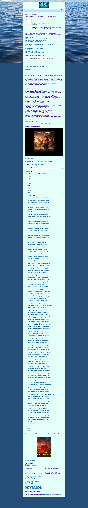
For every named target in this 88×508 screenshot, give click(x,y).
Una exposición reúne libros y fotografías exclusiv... (38, 359)
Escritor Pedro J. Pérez (43, 66)
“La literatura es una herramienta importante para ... (38, 284)
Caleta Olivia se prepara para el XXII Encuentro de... (38, 396)
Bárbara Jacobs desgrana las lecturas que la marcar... (39, 351)
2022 (28, 183)
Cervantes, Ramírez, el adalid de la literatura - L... (38, 419)
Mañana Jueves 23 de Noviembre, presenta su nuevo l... (39, 384)
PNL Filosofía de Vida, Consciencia (33, 41)
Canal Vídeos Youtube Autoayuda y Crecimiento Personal (39, 44)
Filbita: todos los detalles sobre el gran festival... (38, 382)
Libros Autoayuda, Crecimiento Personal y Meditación (38, 38)
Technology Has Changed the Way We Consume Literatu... (40, 378)
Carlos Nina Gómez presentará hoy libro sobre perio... (39, 370)
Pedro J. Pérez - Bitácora (39, 11)
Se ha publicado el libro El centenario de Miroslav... (38, 365)
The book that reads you (58, 9)
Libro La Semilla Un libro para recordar (34, 52)
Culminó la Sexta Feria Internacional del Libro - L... (38, 342)
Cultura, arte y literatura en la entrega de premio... (38, 244)
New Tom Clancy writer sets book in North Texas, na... (39, 260)
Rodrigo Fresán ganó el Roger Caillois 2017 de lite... (38, 268)
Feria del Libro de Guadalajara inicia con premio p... (38, 309)
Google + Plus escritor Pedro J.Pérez (34, 48)
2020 (28, 187)
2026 (28, 178)
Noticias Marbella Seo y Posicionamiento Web (36, 43)
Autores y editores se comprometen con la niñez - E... (39, 254)
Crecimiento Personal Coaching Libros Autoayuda (44, 33)
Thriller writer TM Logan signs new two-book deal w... (39, 274)
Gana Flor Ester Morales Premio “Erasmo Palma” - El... (39, 286)
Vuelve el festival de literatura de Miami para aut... (38, 197)
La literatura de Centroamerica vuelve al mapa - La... (38, 240)
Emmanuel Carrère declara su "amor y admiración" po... (39, 205)
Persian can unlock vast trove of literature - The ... (38, 368)
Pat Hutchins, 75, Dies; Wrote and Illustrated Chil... (38, 331)
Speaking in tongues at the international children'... (38, 211)
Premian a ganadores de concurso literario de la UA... (39, 401)
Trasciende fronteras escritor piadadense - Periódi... (38, 200)
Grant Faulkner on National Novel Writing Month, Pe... (39, 417)
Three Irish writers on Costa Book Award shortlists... (39, 300)
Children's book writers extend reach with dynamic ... (39, 387)
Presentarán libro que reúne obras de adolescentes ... (39, 228)
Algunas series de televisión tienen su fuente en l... (38, 371)
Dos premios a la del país (40, 23)
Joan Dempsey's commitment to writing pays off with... (39, 295)
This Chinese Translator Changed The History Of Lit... (39, 399)
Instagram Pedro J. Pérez (31, 51)
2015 (28, 428)
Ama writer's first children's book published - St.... (38, 398)
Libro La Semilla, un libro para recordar (45, 161)
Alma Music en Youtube (50, 11)
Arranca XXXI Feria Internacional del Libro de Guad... (39, 303)
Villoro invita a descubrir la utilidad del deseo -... (38, 247)
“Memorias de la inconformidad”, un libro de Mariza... (39, 282)
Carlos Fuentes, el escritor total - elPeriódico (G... (38, 242)
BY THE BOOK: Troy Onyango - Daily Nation (37, 232)
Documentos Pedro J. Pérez (31, 483)
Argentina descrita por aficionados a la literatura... (38, 312)
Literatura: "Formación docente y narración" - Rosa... (39, 275)
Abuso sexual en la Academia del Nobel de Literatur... (39, 337)
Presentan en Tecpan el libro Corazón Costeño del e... (39, 415)
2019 (28, 188)
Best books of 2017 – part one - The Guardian (37, 317)
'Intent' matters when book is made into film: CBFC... (39, 366)
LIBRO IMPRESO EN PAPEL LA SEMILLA (34, 65)
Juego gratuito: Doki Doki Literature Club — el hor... (38, 349)
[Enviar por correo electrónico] (49, 58)
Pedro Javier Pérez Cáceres (31, 161)
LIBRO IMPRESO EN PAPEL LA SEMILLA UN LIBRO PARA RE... (41, 394)
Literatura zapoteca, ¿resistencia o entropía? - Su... (38, 412)
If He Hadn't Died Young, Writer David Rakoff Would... (39, 267)
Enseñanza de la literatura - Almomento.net (37, 330)
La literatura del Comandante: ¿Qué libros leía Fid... (38, 356)
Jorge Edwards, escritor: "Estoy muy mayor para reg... (39, 316)
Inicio (45, 62)
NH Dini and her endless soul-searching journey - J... (39, 281)
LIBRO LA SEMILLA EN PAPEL (49, 65)
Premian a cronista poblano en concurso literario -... (38, 354)
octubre (29, 421)
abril (29, 424)
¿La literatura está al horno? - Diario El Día (36, 293)
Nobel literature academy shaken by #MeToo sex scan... (39, 340)
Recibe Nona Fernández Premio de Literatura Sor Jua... (39, 221)
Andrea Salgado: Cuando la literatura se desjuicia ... (38, 314)
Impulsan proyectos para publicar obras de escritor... (39, 335)
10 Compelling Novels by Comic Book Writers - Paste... (39, 226)
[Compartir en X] (51, 58)
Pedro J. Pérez (28, 33)
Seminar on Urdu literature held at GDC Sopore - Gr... (39, 249)
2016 (28, 427)
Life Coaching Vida (29, 482)
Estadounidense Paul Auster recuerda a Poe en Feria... (39, 291)
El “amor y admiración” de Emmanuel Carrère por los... (39, 212)
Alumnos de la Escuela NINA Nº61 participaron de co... (39, 263)
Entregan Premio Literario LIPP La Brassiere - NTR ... (39, 198)
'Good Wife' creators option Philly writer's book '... (38, 253)
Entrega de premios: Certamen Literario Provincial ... (39, 333)
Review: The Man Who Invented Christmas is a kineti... (39, 352)
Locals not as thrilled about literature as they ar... (38, 298)
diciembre (30, 193)
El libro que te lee (48, 9)
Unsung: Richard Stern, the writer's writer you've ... (38, 380)
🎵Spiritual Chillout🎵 (29, 11)
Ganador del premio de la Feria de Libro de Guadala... (39, 265)
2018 (28, 190)
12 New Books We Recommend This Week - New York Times (40, 204)
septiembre (30, 423)
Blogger (60, 494)
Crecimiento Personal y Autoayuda (32, 481)
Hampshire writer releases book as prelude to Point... (39, 237)
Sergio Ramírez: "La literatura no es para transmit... (38, 347)
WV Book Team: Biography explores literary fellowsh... (39, 361)
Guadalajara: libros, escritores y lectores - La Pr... (38, 272)
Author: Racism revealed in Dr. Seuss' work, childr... (38, 270)
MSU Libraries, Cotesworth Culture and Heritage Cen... (39, 219)
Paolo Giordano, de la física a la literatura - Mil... (38, 302)
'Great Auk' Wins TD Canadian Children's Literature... (39, 385)
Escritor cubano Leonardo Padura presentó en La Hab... (39, 345)
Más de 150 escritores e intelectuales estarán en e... (38, 389)
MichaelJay (46, 494)
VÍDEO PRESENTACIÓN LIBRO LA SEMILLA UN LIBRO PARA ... (41, 305)
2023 (28, 181)
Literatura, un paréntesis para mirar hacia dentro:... (38, 251)
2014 (28, 430)
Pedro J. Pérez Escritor (30, 460)
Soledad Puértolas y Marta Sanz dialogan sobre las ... (39, 225)
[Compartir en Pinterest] (53, 58)
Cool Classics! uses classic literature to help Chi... (38, 408)
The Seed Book (28, 477)
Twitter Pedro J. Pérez (30, 47)
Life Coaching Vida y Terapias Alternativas (35, 40)
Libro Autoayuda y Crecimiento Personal (33, 433)
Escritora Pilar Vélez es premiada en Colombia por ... (39, 202)
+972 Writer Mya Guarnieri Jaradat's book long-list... (38, 209)
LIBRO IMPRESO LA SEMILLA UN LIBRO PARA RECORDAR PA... (41, 392)
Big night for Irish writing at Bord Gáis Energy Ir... (38, 246)
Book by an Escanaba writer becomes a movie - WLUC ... (39, 373)
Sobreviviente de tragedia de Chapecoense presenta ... (39, 223)
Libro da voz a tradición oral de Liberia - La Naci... (38, 405)
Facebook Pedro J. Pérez (31, 45)
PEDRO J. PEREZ (29, 158)
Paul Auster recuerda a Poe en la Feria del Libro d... (38, 277)
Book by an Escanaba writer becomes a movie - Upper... (39, 406)
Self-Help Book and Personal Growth (50, 433)
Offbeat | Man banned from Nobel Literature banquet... (39, 289)
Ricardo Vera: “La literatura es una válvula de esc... (38, 403)
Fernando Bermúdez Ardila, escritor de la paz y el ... (38, 261)
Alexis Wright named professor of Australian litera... (38, 279)
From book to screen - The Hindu (34, 288)
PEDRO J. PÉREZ (27, 9)
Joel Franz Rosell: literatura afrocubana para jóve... (38, 207)
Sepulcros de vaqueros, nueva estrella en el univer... (38, 326)
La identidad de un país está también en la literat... (38, 391)
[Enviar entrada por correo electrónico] (47, 58)
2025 (28, 180)
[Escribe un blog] (50, 58)
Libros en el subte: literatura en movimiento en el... (38, 321)
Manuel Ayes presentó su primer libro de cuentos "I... (39, 296)
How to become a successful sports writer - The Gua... (39, 413)
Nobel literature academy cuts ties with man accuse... (39, 328)
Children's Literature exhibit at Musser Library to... (38, 307)
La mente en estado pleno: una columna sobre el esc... (39, 410)
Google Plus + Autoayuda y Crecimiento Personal (37, 49)
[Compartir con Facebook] (52, 58)
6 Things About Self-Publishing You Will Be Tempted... (39, 324)
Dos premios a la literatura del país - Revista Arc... (38, 233)
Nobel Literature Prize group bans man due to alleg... (39, 319)
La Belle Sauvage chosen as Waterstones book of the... (39, 216)
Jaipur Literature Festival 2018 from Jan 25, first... (38, 258)
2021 (28, 185)
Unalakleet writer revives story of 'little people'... (38, 310)
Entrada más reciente (30, 62)
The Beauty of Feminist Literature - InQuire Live (38, 230)
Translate (47, 173)
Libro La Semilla (29, 37)
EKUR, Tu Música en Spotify (32, 121)
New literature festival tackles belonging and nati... (38, 358)
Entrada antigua (59, 62)
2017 (28, 192)
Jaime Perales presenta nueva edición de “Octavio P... (39, 377)
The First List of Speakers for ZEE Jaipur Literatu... (38, 239)
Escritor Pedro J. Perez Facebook (32, 484)
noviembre (30, 195)
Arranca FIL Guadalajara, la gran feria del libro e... (38, 323)
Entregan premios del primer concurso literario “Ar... (39, 375)
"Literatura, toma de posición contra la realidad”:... (38, 214)
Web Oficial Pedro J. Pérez (38, 9)
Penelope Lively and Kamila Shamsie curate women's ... (39, 338)
